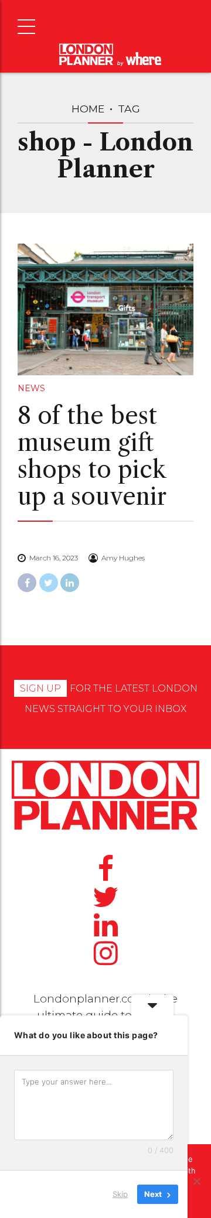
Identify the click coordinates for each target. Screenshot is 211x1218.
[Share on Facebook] (27, 582)
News (31, 388)
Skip (120, 1194)
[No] (196, 1181)
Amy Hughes (123, 557)
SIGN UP (40, 688)
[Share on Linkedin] (69, 582)
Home (88, 108)
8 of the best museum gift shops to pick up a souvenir (92, 456)
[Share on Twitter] (48, 582)
